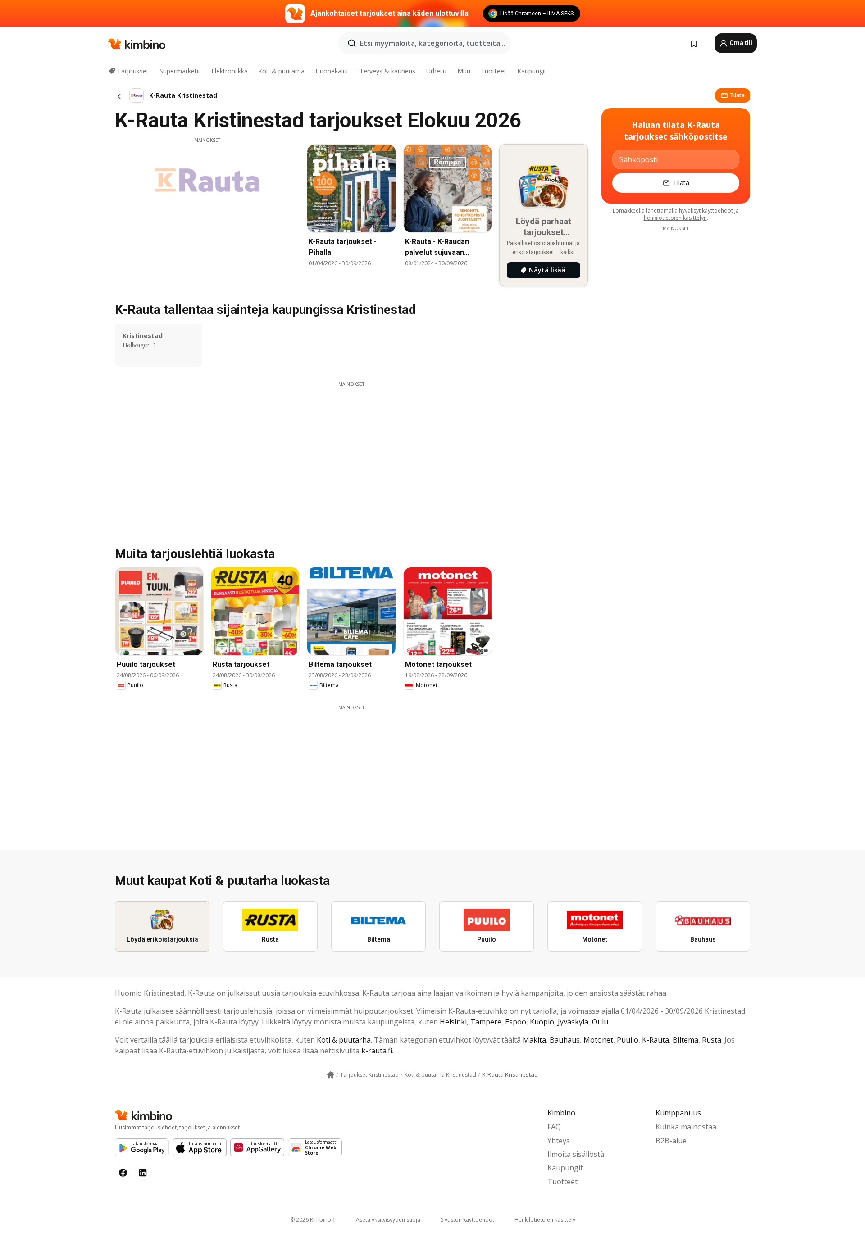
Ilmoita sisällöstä (575, 1154)
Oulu (600, 1022)
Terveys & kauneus (387, 71)
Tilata (737, 95)
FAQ (554, 1127)
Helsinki (453, 1022)
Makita (534, 1040)
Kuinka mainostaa (686, 1127)
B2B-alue (671, 1141)
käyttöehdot (717, 210)
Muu (463, 71)
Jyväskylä (573, 1022)
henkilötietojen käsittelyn (675, 218)
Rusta (711, 1040)
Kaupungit (531, 71)
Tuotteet (493, 71)
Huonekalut (332, 71)
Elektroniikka (229, 71)
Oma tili (740, 42)
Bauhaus (565, 1040)
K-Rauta (655, 1040)
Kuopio (542, 1022)
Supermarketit (179, 71)
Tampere (485, 1022)
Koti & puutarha (281, 71)
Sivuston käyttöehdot (467, 1220)
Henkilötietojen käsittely (544, 1220)
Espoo (515, 1022)
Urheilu (436, 71)
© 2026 (313, 1220)
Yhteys (558, 1141)
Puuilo (627, 1040)
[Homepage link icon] (330, 1075)
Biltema (685, 1040)
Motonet (598, 1040)
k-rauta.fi (376, 1051)
